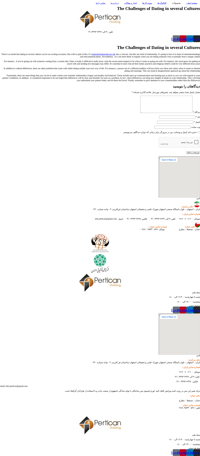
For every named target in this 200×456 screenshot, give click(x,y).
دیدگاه (196, 112)
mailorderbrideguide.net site (103, 54)
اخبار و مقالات (130, 3)
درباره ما (115, 3)
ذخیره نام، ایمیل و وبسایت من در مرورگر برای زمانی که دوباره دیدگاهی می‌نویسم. (160, 132)
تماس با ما (100, 3)
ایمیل (197, 122)
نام (198, 117)
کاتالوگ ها (162, 3)
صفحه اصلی (191, 3)
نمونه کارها (147, 3)
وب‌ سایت (195, 127)
